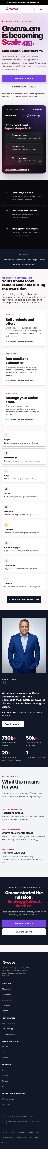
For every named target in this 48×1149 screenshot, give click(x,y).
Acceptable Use (7, 1137)
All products (6, 989)
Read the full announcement (17, 169)
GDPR (31, 1137)
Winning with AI (8, 1099)
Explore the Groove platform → (24, 599)
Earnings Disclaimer (9, 1143)
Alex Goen (6, 1104)
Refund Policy (34, 1132)
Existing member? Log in (24, 87)
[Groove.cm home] (12, 8)
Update (5, 1011)
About (4, 1070)
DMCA (37, 1137)
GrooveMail (6, 1000)
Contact (5, 1057)
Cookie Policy (21, 1137)
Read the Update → (24, 78)
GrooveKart (6, 1005)
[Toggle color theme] (34, 8)
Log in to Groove (24, 932)
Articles (5, 1047)
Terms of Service (8, 1132)
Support (5, 1052)
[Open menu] (40, 8)
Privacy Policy (22, 1132)
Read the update (8, 1023)
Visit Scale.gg (7, 1029)
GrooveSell (6, 994)
